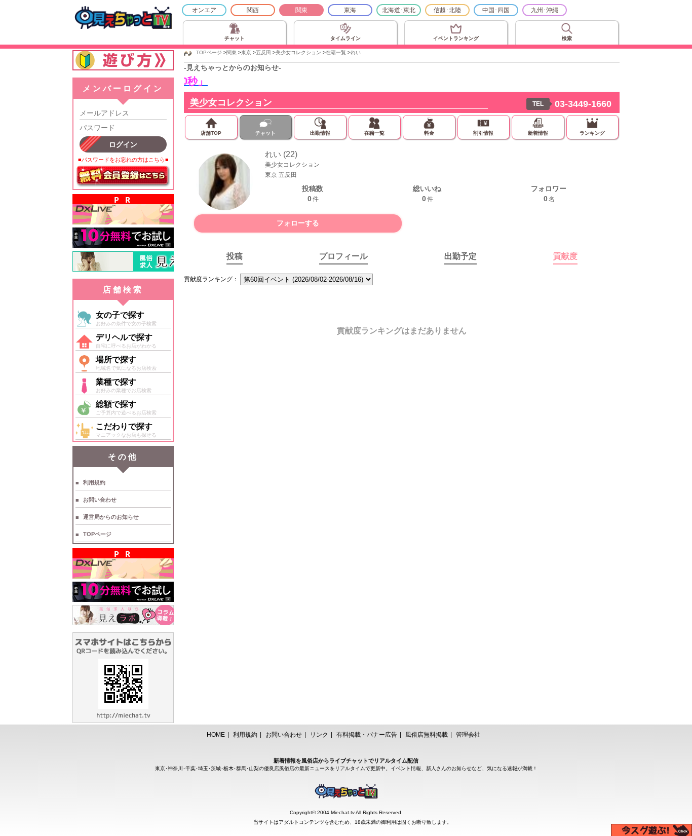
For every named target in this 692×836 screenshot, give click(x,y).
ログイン (123, 144)
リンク (319, 734)
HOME (216, 734)
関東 (301, 10)
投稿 (234, 256)
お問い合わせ (100, 500)
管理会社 (468, 734)
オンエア (204, 10)
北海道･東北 (398, 10)
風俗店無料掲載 (426, 734)
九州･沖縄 (544, 10)
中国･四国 (496, 10)
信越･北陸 (447, 10)
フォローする (298, 223)
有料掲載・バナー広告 (366, 734)
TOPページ (97, 534)
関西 (253, 10)
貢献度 (565, 256)
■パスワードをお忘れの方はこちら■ (123, 160)
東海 (350, 10)
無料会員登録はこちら (123, 176)
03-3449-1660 (583, 104)
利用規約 (94, 482)
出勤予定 (460, 256)
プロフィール (343, 256)
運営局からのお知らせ (111, 517)
